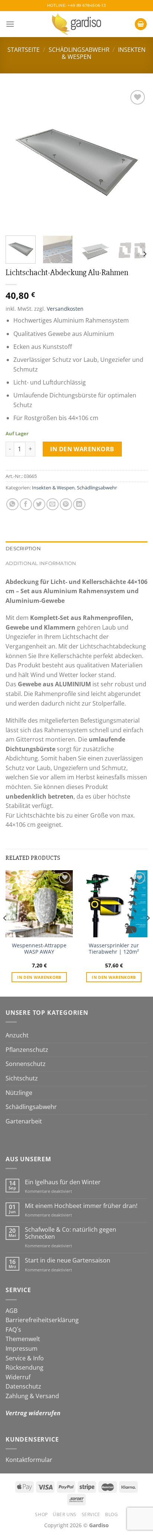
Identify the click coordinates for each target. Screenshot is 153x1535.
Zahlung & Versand (32, 1396)
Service (91, 1514)
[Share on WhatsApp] (12, 504)
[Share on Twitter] (39, 504)
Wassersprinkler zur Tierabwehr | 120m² (114, 948)
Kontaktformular (29, 1460)
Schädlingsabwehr (79, 50)
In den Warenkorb (82, 449)
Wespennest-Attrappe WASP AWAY (39, 948)
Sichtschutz (22, 1078)
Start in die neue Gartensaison (67, 1260)
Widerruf (18, 1377)
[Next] (135, 159)
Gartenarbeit (24, 1121)
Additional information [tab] (41, 563)
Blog (111, 1514)
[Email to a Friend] (52, 504)
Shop (41, 1514)
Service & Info (25, 1358)
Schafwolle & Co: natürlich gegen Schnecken (70, 1233)
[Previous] (18, 159)
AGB (11, 1311)
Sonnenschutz (26, 1064)
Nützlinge (19, 1093)
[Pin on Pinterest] (66, 504)
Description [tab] (23, 548)
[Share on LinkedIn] (79, 504)
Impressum (22, 1348)
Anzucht (17, 1035)
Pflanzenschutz (27, 1050)
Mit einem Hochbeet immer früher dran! (81, 1205)
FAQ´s (13, 1330)
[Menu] (10, 24)
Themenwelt (23, 1339)
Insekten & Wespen (53, 487)
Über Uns (64, 1514)
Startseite (23, 50)
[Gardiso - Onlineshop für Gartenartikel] (76, 24)
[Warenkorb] (141, 24)
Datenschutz (23, 1386)
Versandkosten (65, 308)
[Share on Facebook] (26, 504)
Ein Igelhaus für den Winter (63, 1182)
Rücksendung (24, 1367)
